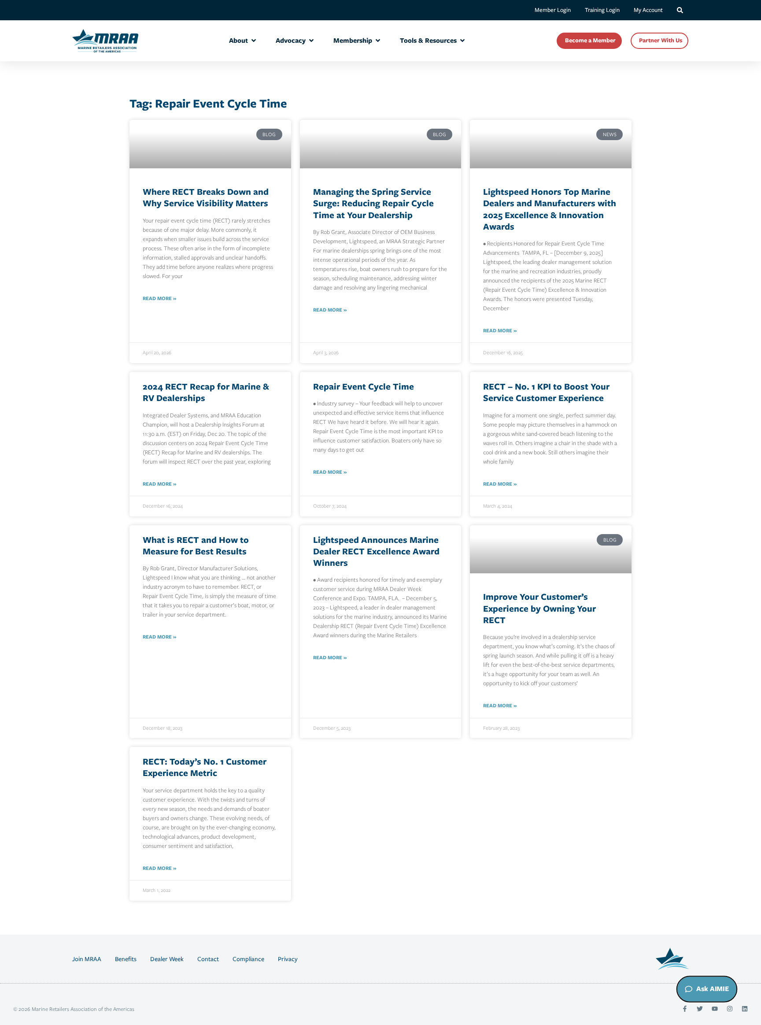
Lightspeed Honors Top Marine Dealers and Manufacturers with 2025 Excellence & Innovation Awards (549, 209)
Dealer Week (167, 958)
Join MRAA (86, 958)
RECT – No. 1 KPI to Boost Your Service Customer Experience (546, 392)
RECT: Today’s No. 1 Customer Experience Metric (204, 767)
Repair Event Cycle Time (363, 386)
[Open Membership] (377, 41)
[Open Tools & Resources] (462, 41)
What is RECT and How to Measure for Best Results (196, 545)
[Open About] (253, 41)
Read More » (159, 298)
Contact (208, 958)
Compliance (248, 958)
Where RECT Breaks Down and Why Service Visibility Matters (206, 197)
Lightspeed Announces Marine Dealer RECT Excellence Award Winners (376, 551)
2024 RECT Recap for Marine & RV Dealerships (206, 392)
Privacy (288, 958)
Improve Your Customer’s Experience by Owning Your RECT (539, 608)
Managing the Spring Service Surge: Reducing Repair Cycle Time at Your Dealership (373, 203)
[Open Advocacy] (311, 41)
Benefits (126, 958)
